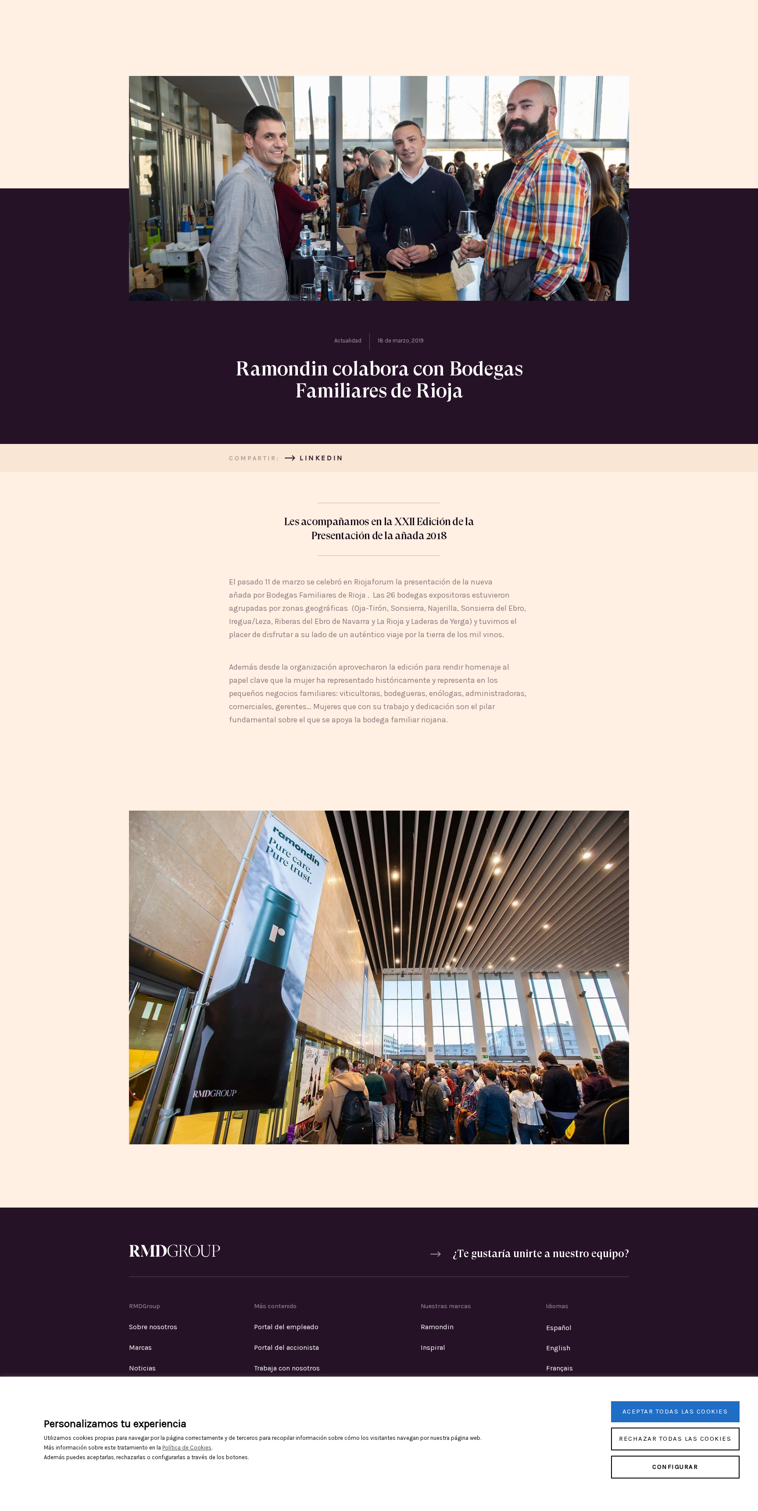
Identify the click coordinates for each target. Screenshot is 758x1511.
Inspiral (433, 1347)
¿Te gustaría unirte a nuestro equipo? (541, 1254)
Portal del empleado (286, 1327)
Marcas (140, 1347)
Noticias (142, 1368)
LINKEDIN (322, 458)
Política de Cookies (186, 1447)
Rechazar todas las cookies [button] (675, 1438)
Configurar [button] (675, 1467)
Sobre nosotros (153, 1327)
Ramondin (437, 1327)
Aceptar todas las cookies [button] (675, 1411)
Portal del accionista (286, 1347)
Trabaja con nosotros (287, 1368)
